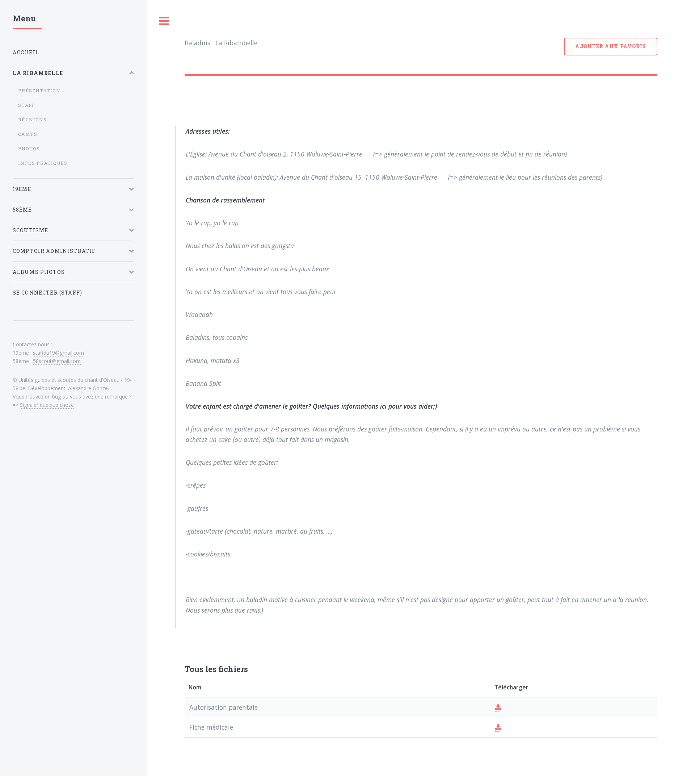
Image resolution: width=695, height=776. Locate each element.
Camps (27, 134)
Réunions (32, 119)
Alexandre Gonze (88, 388)
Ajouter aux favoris (610, 46)
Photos (29, 148)
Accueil (26, 52)
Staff (26, 105)
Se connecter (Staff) (47, 292)
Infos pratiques (42, 163)
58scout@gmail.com (57, 361)
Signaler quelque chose (47, 404)
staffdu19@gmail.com (58, 352)
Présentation (39, 90)
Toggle (164, 21)
